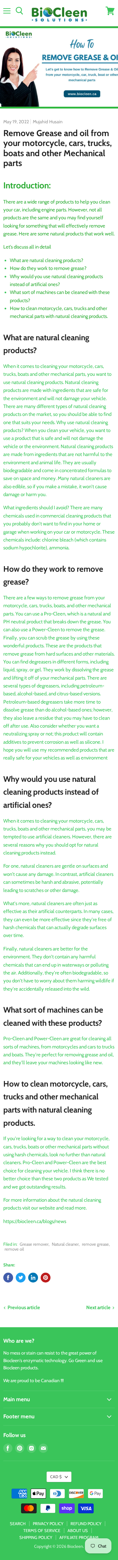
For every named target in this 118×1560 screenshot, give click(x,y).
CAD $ (56, 1476)
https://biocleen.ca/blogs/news (34, 1221)
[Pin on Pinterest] (45, 1278)
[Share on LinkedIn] (33, 1278)
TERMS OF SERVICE (41, 1530)
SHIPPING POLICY (35, 1537)
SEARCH (18, 1523)
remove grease (95, 1244)
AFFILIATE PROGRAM (79, 1537)
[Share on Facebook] (8, 1278)
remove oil (14, 1249)
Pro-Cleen (54, 614)
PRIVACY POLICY (48, 1523)
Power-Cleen (46, 630)
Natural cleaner (65, 1244)
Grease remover (34, 1244)
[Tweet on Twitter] (21, 1278)
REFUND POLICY (85, 1523)
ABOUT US (78, 1530)
